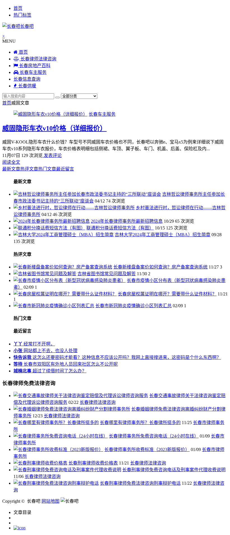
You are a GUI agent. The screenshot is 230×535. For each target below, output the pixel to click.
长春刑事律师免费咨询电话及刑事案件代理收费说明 (174, 469)
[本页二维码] (19, 527)
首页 (17, 8)
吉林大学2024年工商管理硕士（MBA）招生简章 (162, 234)
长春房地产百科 (34, 65)
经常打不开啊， (34, 344)
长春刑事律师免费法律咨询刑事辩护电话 (140, 483)
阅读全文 (11, 162)
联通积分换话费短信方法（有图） (120, 228)
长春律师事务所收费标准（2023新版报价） (147, 449)
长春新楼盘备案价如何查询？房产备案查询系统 (160, 267)
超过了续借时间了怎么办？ (49, 370)
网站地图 (50, 501)
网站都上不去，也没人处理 (45, 350)
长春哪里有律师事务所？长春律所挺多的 (140, 422)
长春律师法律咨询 (37, 58)
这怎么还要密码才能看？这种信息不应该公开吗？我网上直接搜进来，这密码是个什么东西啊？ (117, 357)
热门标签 (22, 15)
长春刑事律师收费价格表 (93, 463)
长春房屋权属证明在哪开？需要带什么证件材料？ (167, 294)
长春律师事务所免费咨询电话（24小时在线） (154, 436)
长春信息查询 (26, 79)
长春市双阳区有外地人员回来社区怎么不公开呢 (65, 364)
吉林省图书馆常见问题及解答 (106, 273)
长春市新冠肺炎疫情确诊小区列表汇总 (133, 305)
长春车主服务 (33, 72)
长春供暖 (26, 85)
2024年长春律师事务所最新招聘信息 (127, 221)
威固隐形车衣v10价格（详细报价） (54, 128)
